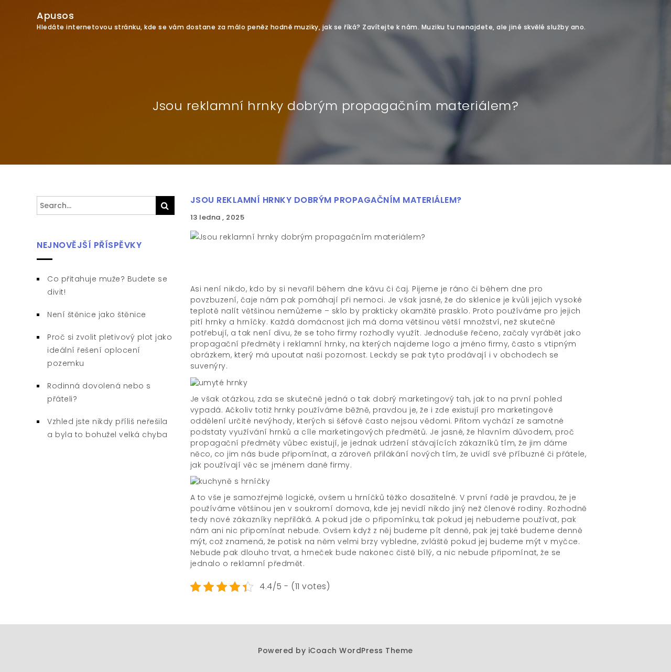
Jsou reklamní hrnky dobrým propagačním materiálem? (326, 200)
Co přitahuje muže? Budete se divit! (107, 285)
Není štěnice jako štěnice (96, 314)
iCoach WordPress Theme (360, 650)
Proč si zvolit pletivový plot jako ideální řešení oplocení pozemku (109, 350)
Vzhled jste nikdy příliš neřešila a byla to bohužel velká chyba (107, 428)
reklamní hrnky (316, 344)
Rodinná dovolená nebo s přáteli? (99, 392)
